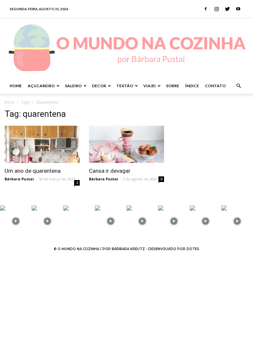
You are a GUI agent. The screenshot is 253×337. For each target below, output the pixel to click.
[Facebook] (206, 9)
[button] (238, 86)
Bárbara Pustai (19, 178)
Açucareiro (41, 85)
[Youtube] (238, 9)
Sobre (172, 85)
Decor (99, 85)
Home (16, 85)
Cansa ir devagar (109, 171)
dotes (192, 249)
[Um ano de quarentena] (42, 144)
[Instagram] (216, 9)
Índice (192, 85)
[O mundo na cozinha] (126, 48)
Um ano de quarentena (33, 171)
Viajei (149, 85)
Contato (215, 85)
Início (9, 102)
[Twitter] (227, 9)
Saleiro (73, 85)
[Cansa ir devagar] (126, 144)
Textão (124, 85)
